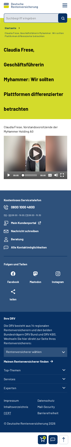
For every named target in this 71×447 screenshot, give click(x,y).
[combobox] (31, 18)
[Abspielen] (35, 153)
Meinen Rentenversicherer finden (26, 361)
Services (9, 379)
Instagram (58, 282)
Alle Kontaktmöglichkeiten (29, 247)
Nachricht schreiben (25, 231)
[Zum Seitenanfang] (63, 439)
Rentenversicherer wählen (24, 352)
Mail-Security (46, 407)
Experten (10, 388)
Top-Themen (12, 370)
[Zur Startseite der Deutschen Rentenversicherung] (21, 6)
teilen (13, 299)
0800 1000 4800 (23, 207)
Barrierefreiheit (48, 413)
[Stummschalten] (56, 175)
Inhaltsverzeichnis (16, 407)
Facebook (13, 282)
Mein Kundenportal (23, 223)
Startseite (10, 28)
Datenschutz (45, 400)
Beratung (17, 239)
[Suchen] (62, 18)
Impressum (11, 400)
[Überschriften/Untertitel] (50, 175)
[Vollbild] (62, 175)
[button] (53, 439)
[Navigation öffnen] (65, 5)
